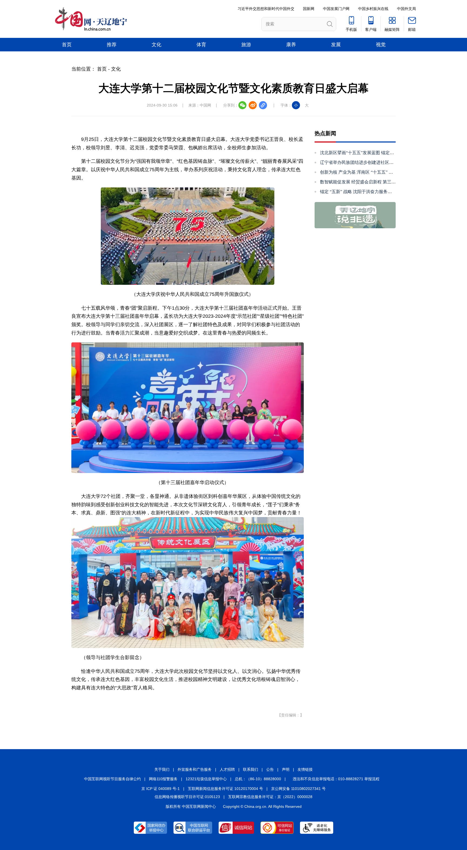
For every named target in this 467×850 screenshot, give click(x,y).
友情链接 (305, 769)
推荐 (111, 44)
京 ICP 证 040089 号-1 (160, 788)
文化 (156, 44)
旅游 (246, 44)
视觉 (381, 44)
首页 (67, 44)
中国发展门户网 (336, 8)
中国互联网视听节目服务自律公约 (112, 779)
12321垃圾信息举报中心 (206, 779)
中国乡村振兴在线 (373, 8)
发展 (336, 44)
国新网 (308, 8)
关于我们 (161, 769)
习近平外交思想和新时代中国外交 (266, 8)
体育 (201, 44)
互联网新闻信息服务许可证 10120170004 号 (225, 788)
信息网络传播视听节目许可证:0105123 (187, 797)
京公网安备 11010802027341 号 (298, 788)
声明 (285, 769)
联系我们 (250, 769)
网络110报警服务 (163, 779)
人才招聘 (227, 769)
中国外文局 (406, 8)
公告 (270, 769)
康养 (291, 44)
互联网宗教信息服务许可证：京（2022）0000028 (270, 797)
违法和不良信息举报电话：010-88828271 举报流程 (336, 779)
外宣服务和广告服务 (195, 769)
